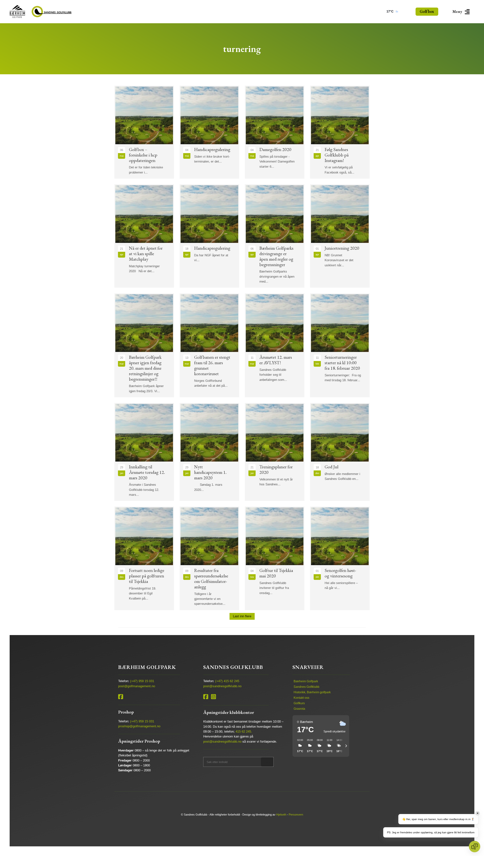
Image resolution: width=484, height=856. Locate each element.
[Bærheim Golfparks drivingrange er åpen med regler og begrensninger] (274, 236)
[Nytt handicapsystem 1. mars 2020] (209, 452)
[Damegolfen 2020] (274, 132)
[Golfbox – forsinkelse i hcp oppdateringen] (144, 132)
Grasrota (299, 708)
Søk (267, 762)
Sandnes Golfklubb (306, 686)
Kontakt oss (301, 697)
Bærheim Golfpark (306, 681)
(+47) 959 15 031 (142, 681)
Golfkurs (299, 703)
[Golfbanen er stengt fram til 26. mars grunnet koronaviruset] (209, 345)
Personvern (296, 814)
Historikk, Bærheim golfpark (312, 692)
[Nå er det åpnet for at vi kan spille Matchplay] (144, 236)
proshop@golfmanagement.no (139, 726)
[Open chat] (474, 846)
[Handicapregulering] (209, 132)
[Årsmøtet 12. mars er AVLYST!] (274, 345)
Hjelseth (281, 814)
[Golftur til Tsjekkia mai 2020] (274, 558)
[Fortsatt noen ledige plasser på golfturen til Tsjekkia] (144, 558)
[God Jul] (340, 452)
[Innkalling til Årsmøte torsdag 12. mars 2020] (144, 452)
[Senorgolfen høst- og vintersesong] (340, 558)
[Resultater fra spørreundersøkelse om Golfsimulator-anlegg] (209, 558)
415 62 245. (244, 731)
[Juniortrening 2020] (340, 236)
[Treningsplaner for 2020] (274, 452)
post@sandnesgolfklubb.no (222, 686)
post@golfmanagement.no (136, 686)
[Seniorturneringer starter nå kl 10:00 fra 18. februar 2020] (340, 345)
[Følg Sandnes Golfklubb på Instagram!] (340, 132)
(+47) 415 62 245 (227, 681)
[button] (462, 11)
